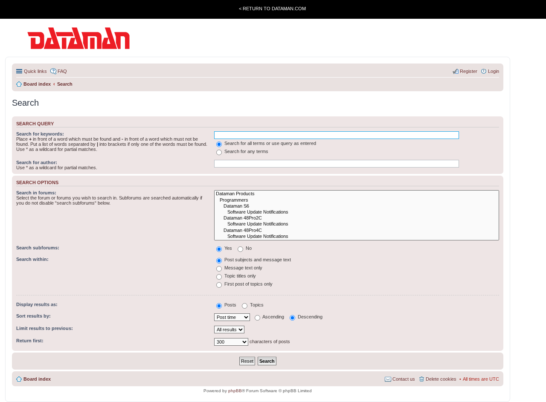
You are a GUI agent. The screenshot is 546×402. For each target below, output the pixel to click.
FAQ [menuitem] (62, 71)
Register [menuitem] (468, 71)
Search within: (32, 259)
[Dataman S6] (356, 206)
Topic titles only (239, 275)
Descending (309, 316)
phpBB (235, 390)
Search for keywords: (40, 133)
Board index (37, 379)
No (248, 248)
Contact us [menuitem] (403, 379)
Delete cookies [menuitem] (441, 379)
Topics (256, 304)
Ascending (272, 316)
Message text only (242, 267)
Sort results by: (33, 315)
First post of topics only (248, 283)
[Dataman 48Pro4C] (356, 231)
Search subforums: (37, 247)
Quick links (35, 71)
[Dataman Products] (356, 194)
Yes (227, 248)
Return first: (30, 340)
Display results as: (37, 304)
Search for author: (36, 162)
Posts (229, 304)
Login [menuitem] (493, 71)
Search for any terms (245, 151)
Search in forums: (36, 192)
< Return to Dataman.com (272, 8)
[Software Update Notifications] (356, 212)
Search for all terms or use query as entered (269, 143)
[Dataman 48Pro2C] (356, 218)
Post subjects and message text (257, 259)
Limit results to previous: (44, 328)
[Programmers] (356, 200)
